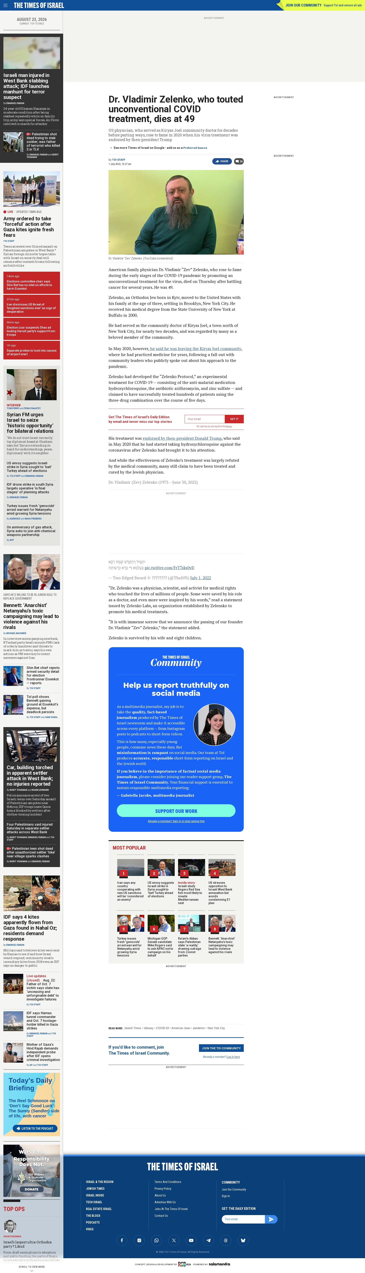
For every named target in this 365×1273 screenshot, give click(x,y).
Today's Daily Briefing (30, 1084)
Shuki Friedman (12, 1236)
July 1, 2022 (200, 577)
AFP (12, 540)
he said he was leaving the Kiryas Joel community (195, 348)
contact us (161, 1215)
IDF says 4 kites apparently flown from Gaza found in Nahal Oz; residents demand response (30, 928)
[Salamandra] (219, 1263)
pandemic (199, 1028)
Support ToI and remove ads (343, 5)
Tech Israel (94, 1202)
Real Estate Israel (99, 1209)
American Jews (181, 1028)
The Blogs (93, 1215)
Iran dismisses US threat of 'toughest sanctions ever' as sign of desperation (31, 308)
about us (160, 1195)
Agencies (15, 519)
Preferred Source (195, 147)
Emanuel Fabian (15, 103)
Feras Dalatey (32, 408)
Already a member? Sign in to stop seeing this (176, 821)
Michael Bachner (16, 633)
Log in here (233, 1056)
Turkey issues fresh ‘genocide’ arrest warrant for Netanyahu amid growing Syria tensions (129, 947)
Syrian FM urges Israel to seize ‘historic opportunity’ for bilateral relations (30, 423)
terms (229, 426)
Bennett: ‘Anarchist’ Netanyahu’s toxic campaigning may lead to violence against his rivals (221, 945)
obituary (149, 1028)
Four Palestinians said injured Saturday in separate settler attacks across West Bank (30, 828)
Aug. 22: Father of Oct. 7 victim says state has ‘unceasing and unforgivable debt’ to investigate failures (43, 989)
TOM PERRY (13, 408)
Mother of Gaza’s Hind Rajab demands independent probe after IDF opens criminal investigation (43, 1052)
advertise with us (165, 1202)
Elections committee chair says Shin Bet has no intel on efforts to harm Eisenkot (29, 285)
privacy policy (163, 1188)
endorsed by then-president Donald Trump (182, 438)
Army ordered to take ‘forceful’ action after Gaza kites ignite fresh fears (28, 227)
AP (31, 1065)
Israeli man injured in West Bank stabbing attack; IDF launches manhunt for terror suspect (26, 86)
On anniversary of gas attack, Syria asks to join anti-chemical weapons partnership (31, 531)
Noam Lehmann (40, 790)
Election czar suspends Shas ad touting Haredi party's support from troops (31, 331)
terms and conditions (168, 1182)
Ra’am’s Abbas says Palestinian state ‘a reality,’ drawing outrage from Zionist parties (189, 947)
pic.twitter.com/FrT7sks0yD (169, 567)
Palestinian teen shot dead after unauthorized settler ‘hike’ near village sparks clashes (31, 852)
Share (224, 161)
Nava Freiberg (33, 519)
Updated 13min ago (29, 212)
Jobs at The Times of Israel (171, 1209)
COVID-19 (162, 1028)
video (90, 1229)
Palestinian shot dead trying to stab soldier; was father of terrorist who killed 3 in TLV (43, 141)
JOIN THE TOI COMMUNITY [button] (221, 1048)
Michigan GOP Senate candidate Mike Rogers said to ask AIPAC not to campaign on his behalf (160, 947)
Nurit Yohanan (18, 790)
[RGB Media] (185, 1264)
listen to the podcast (37, 1128)
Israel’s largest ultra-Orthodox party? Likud (27, 1244)
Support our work (176, 811)
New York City (216, 1028)
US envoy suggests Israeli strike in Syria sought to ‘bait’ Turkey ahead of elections (161, 889)
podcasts (93, 1222)
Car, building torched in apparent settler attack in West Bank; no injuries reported (30, 776)
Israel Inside (95, 1195)
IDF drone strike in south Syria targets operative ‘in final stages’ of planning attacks (30, 488)
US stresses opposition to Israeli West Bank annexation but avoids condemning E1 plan (220, 893)
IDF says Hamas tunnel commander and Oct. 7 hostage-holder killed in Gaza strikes (42, 1020)
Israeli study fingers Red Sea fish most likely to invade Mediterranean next (190, 893)
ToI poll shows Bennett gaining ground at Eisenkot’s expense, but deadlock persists (42, 704)
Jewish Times (132, 1028)
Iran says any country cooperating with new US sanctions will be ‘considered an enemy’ (130, 891)
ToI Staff (118, 159)
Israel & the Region (99, 1182)
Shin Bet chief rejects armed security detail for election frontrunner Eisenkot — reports (43, 675)
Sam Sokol (51, 717)
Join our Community (303, 5)
